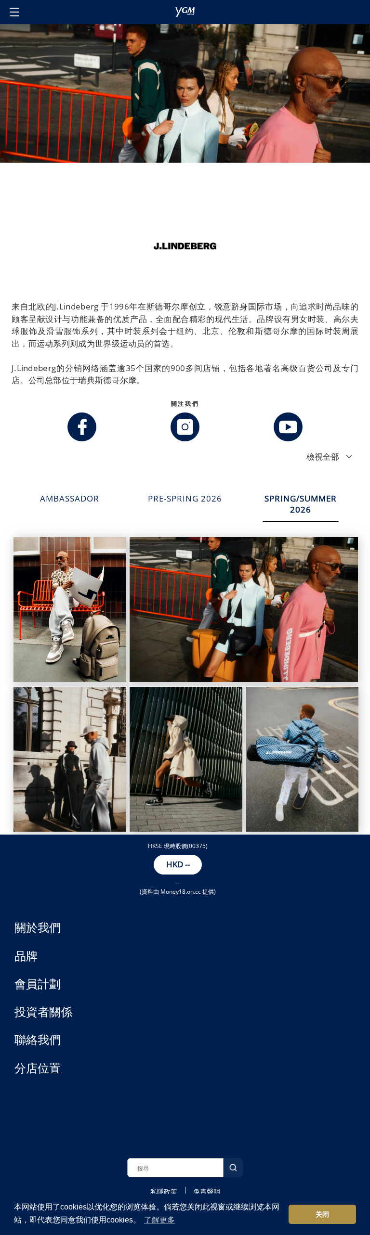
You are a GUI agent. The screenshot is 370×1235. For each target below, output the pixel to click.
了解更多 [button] (159, 1220)
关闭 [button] (322, 1214)
